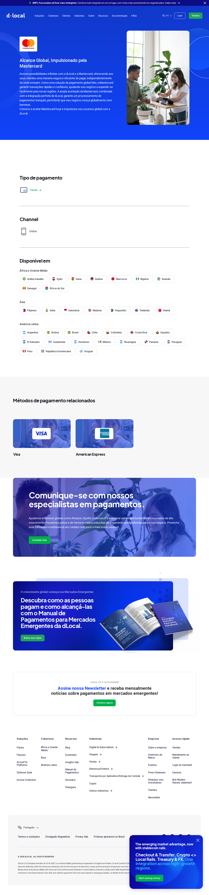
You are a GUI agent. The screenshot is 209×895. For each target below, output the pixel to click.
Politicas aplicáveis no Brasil (109, 836)
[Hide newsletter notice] (198, 840)
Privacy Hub (81, 836)
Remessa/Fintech (99, 768)
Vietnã (166, 310)
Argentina (32, 332)
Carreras (176, 772)
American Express (90, 454)
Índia (52, 310)
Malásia (97, 310)
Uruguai (88, 351)
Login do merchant (182, 765)
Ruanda (166, 279)
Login (179, 15)
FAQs (134, 15)
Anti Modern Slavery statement (182, 781)
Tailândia (145, 310)
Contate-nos (39, 540)
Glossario (70, 779)
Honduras (83, 342)
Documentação (119, 15)
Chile (94, 332)
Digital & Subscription (101, 747)
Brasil (75, 332)
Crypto (92, 783)
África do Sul (57, 288)
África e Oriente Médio (49, 749)
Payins (20, 747)
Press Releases (157, 772)
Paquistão (120, 310)
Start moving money (149, 878)
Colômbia (116, 332)
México (107, 342)
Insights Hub (72, 762)
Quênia (99, 279)
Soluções (39, 15)
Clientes (66, 15)
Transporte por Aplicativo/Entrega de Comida (114, 776)
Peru (29, 351)
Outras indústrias (99, 790)
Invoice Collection (26, 779)
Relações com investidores (155, 781)
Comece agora (105, 702)
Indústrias (79, 15)
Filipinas (32, 310)
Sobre (91, 15)
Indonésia (73, 310)
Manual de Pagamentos (72, 771)
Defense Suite (24, 772)
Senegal (31, 288)
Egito (60, 279)
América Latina (49, 765)
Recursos (103, 15)
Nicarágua (130, 342)
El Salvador (33, 342)
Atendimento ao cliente (180, 756)
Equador (165, 332)
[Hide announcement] (205, 3)
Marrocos (121, 279)
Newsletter (154, 797)
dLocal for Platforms (22, 763)
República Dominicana (58, 351)
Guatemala (59, 342)
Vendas (196, 15)
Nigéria (144, 279)
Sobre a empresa (157, 747)
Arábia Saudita (35, 279)
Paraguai (177, 342)
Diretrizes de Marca (155, 756)
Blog (67, 747)
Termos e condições (29, 836)
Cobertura (53, 15)
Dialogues (70, 787)
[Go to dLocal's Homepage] (16, 15)
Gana (79, 279)
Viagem (93, 754)
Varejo (93, 761)
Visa (16, 454)
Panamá (153, 342)
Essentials (71, 754)
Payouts (21, 754)
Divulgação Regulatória (57, 836)
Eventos (152, 765)
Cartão (34, 190)
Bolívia (55, 332)
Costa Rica (141, 332)
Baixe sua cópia (32, 638)
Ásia (43, 757)
